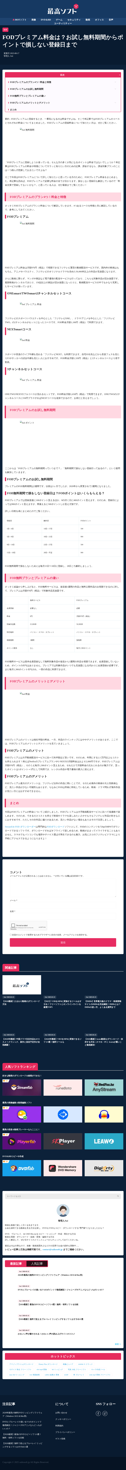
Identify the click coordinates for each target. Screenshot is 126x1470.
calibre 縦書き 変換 (52, 1375)
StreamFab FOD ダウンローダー (20, 826)
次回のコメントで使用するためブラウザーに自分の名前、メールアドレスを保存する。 (50, 935)
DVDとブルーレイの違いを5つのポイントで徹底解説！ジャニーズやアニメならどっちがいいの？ (22, 1425)
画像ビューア (68, 1364)
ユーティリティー (63, 23)
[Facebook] (98, 1413)
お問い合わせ (61, 1413)
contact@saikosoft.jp (53, 1249)
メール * (13, 900)
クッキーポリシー (63, 1419)
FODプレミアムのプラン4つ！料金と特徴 (30, 82)
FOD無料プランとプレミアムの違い (28, 96)
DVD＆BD (46, 20)
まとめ (13, 109)
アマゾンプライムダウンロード (21, 1364)
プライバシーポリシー (65, 1432)
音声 (111, 20)
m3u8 (66, 1375)
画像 (34, 20)
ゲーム (59, 20)
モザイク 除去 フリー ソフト (20, 1369)
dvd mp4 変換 (42, 1369)
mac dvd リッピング (16, 1375)
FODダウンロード (55, 826)
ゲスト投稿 (60, 1439)
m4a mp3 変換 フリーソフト (100, 1375)
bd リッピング (57, 1369)
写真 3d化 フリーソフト (77, 1369)
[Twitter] (104, 1413)
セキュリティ (74, 20)
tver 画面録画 (35, 1375)
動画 (88, 20)
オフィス (99, 20)
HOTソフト (21, 20)
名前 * (12, 911)
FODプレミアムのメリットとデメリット (30, 103)
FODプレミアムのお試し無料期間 (27, 89)
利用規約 (59, 1426)
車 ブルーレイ (78, 1375)
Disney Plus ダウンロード (48, 1364)
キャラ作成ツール (98, 1369)
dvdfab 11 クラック (85, 1364)
